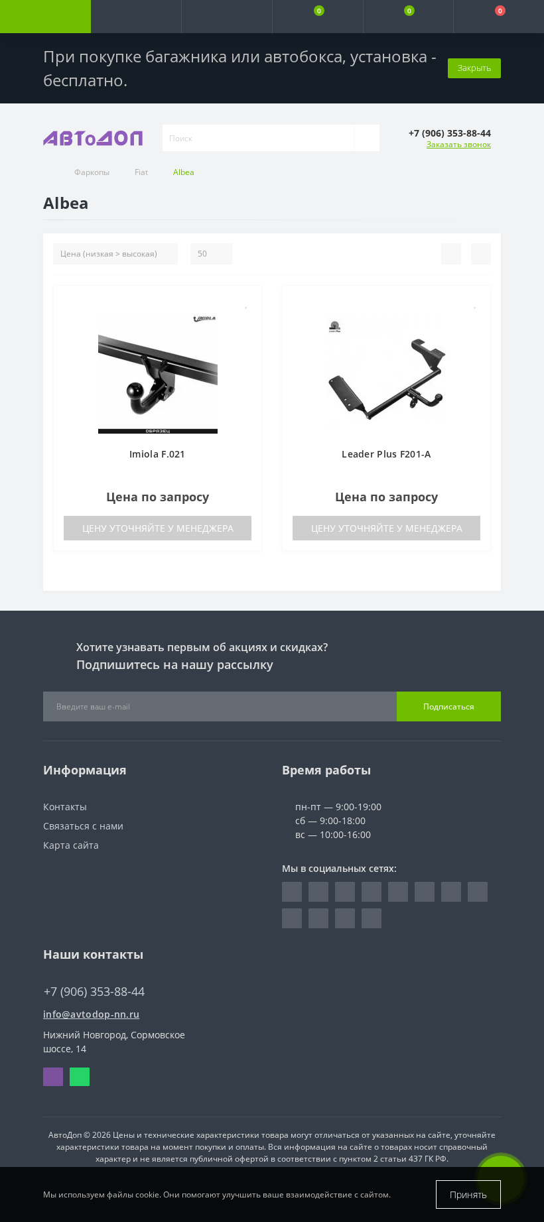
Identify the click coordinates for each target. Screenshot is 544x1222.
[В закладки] (247, 302)
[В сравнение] (246, 322)
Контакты (65, 806)
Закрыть (474, 68)
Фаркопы (91, 172)
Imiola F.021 (157, 454)
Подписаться (448, 706)
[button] (226, 16)
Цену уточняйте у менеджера (158, 528)
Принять (468, 1194)
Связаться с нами (83, 826)
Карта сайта (71, 845)
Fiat (141, 172)
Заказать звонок (459, 144)
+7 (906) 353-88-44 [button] (94, 991)
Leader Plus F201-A (386, 454)
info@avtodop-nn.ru (91, 1014)
